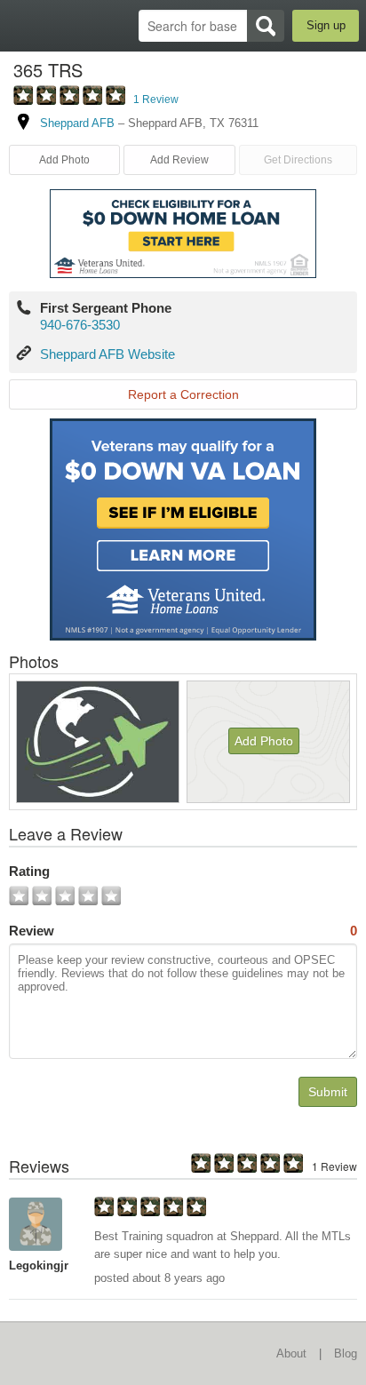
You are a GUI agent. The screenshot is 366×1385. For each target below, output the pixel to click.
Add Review (179, 160)
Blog (345, 1353)
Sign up (326, 25)
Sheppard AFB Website (107, 354)
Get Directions (298, 160)
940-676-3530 (80, 324)
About (291, 1353)
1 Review (156, 99)
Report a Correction (183, 394)
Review (183, 930)
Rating (29, 871)
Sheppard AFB (77, 123)
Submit (327, 1092)
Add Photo (264, 741)
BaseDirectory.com (22, 25)
